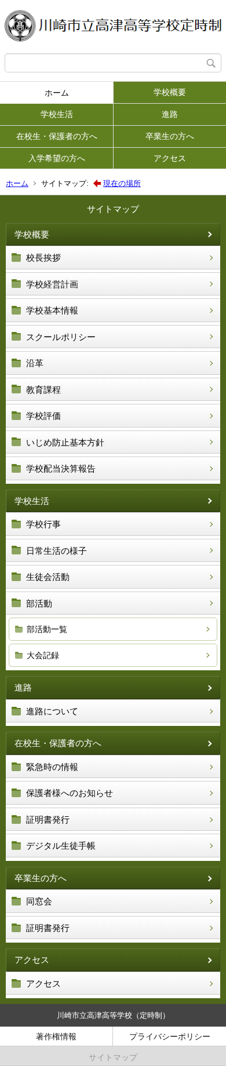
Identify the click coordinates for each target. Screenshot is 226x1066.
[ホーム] (113, 27)
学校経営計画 (52, 284)
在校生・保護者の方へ (56, 136)
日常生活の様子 (56, 551)
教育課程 (43, 390)
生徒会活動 (48, 577)
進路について (52, 711)
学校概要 (170, 92)
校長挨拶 (43, 257)
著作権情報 (56, 1036)
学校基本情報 (52, 310)
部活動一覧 (47, 629)
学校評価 (43, 416)
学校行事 (43, 524)
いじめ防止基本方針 (65, 442)
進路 (170, 114)
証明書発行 (48, 819)
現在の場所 (122, 183)
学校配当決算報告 (61, 468)
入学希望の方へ (56, 158)
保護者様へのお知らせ (69, 793)
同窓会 (39, 901)
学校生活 (57, 114)
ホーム (57, 92)
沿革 (34, 363)
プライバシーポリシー (169, 1036)
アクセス (170, 158)
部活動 (39, 603)
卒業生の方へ (169, 136)
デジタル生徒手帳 (61, 845)
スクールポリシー (61, 337)
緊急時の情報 (52, 767)
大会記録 (43, 655)
